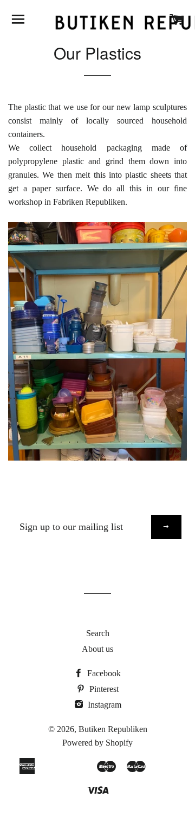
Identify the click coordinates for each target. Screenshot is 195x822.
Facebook (103, 673)
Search (97, 633)
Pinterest (103, 689)
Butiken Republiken (113, 729)
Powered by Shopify (97, 742)
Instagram (103, 704)
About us (97, 648)
